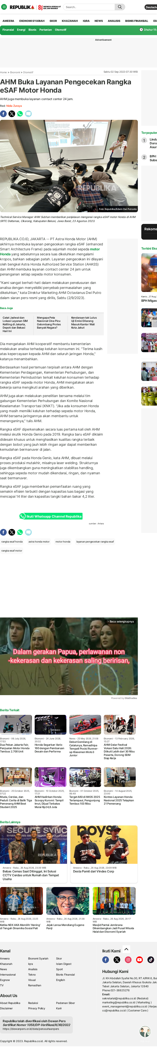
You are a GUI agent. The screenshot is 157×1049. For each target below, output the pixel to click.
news (99, 20)
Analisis (33, 969)
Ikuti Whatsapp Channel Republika (54, 516)
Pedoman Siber (65, 1003)
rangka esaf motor (11, 550)
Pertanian (45, 29)
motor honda (63, 541)
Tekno (32, 974)
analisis (114, 20)
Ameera (5, 958)
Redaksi (33, 1003)
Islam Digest (63, 963)
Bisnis (32, 29)
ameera (8, 20)
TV (2, 985)
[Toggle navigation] (4, 7)
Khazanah (6, 963)
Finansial (8, 29)
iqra (86, 20)
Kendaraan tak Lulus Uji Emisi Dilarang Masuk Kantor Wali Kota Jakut (84, 322)
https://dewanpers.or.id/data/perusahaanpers (31, 1028)
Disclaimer (6, 1008)
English (60, 980)
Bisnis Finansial (136, 20)
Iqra (30, 963)
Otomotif (60, 29)
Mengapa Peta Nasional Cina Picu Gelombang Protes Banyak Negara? (49, 322)
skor (53, 20)
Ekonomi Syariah (32, 20)
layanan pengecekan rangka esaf (95, 541)
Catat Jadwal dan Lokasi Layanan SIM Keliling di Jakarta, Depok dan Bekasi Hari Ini (15, 324)
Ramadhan (34, 985)
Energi (21, 29)
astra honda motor (39, 541)
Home (3, 72)
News (3, 969)
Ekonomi (15, 72)
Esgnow (5, 980)
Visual (32, 980)
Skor (59, 958)
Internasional (8, 974)
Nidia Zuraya (14, 105)
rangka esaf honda (11, 541)
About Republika (10, 1003)
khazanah (70, 20)
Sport (59, 969)
